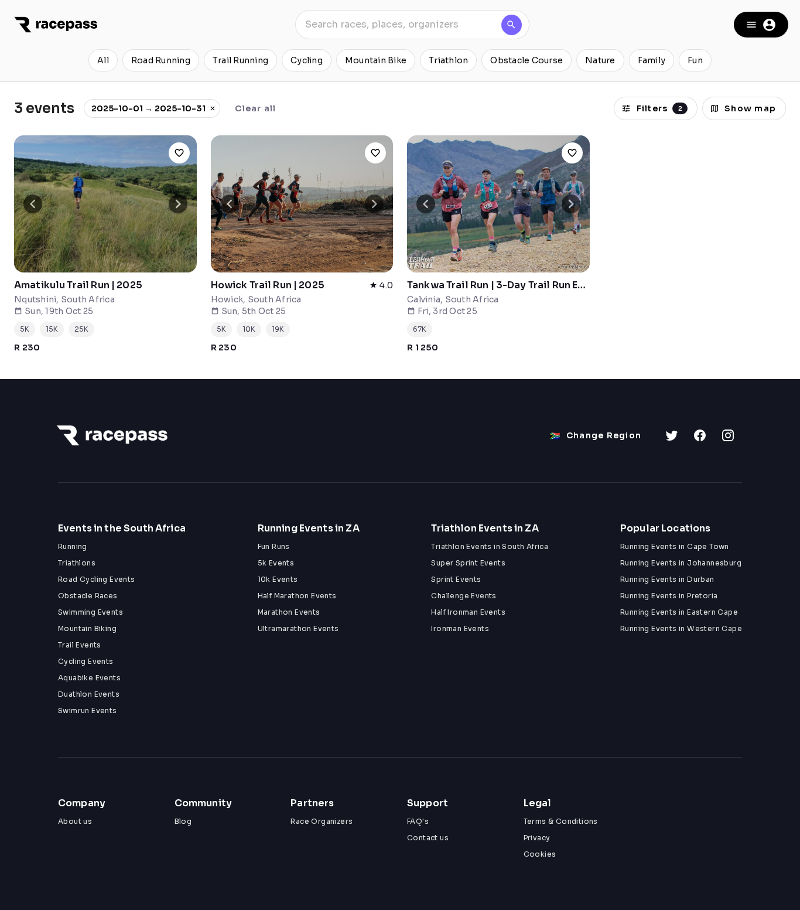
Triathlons (76, 562)
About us (75, 821)
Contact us (428, 837)
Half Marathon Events (297, 595)
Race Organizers (321, 821)
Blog (183, 821)
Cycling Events (86, 661)
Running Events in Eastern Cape (679, 612)
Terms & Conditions (561, 821)
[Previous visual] (32, 204)
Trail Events (79, 644)
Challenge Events (463, 595)
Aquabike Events (89, 677)
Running (72, 546)
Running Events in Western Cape (681, 628)
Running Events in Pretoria (668, 595)
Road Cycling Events (96, 579)
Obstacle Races (88, 595)
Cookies (540, 854)
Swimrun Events (87, 710)
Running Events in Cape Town (674, 546)
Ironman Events (460, 628)
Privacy (537, 837)
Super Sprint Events (468, 562)
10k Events (278, 579)
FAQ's (418, 821)
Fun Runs (274, 546)
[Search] (511, 25)
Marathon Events (289, 612)
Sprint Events (456, 579)
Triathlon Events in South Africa (489, 546)
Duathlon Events (88, 694)
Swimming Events (90, 612)
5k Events (276, 562)
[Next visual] (178, 204)
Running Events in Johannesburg (680, 562)
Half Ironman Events (468, 612)
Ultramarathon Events (298, 628)
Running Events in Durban (667, 579)
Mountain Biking (87, 628)
